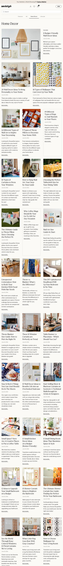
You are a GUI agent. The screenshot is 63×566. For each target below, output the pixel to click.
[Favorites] (34, 6)
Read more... (46, 53)
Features (20, 16)
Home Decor (34, 16)
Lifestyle (42, 16)
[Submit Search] (3, 11)
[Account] (30, 6)
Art (27, 16)
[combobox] (31, 11)
